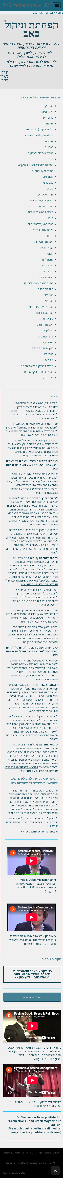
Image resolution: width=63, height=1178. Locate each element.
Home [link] (59, 12)
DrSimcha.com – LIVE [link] (27, 5)
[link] (32, 831)
